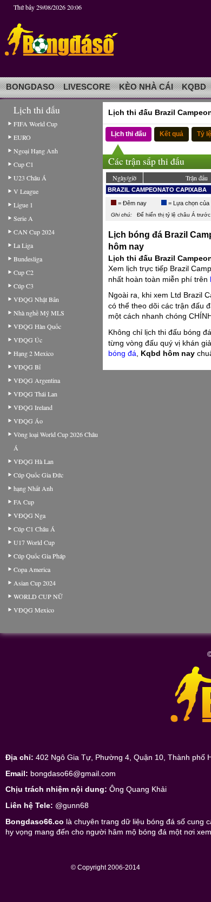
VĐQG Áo (28, 420)
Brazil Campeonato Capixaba (157, 189)
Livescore (86, 87)
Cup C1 (24, 164)
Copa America (32, 569)
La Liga (23, 245)
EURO (22, 137)
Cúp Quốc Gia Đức (38, 474)
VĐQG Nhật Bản (36, 299)
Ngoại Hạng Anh (36, 150)
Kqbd (194, 87)
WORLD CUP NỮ (38, 596)
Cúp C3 (24, 285)
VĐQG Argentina (37, 380)
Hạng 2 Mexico (34, 353)
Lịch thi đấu (128, 134)
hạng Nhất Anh (33, 488)
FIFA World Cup (35, 123)
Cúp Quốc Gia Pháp (39, 555)
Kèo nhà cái (146, 87)
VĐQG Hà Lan (34, 461)
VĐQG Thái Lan (35, 393)
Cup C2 (24, 272)
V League (26, 191)
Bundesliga (28, 258)
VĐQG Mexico (34, 609)
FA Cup (24, 501)
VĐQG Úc (28, 339)
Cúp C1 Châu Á (34, 528)
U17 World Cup (34, 542)
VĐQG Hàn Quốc (37, 326)
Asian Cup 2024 (35, 582)
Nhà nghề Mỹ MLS (39, 312)
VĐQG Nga (29, 515)
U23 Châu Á (30, 177)
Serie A (23, 218)
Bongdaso (30, 87)
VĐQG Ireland (33, 407)
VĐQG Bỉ (27, 366)
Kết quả (171, 134)
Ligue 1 (23, 204)
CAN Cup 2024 (34, 231)
